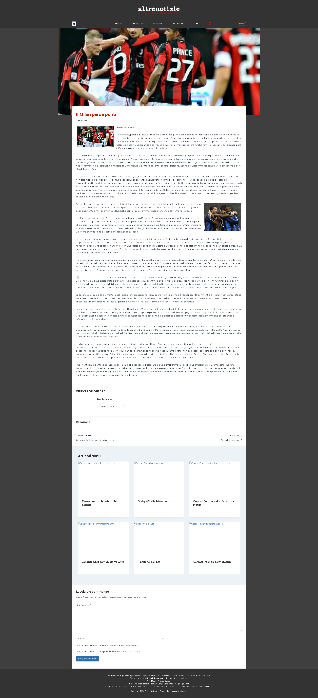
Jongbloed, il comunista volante (103, 561)
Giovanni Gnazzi (202, 567)
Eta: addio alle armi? (231, 438)
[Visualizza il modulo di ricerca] (210, 23)
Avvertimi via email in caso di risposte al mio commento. (108, 645)
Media (242, 24)
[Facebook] (74, 23)
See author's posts (111, 406)
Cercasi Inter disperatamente (212, 561)
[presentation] (103, 478)
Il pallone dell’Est (149, 561)
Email (165, 638)
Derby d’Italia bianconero (154, 501)
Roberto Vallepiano (92, 567)
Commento (84, 605)
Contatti (198, 23)
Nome (80, 638)
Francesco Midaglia (92, 510)
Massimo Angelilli (147, 567)
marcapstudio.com (179, 691)
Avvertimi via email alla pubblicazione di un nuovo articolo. (109, 651)
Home (118, 23)
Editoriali (178, 23)
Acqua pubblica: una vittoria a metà (95, 438)
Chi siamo (137, 23)
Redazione (82, 120)
